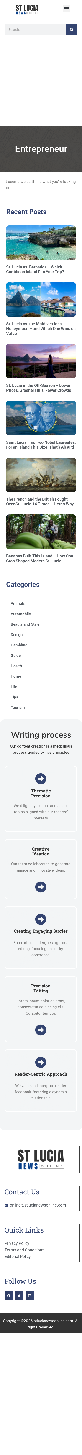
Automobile (21, 614)
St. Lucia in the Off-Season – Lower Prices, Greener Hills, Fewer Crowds (38, 388)
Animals (18, 603)
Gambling (19, 645)
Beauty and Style (25, 624)
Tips (14, 697)
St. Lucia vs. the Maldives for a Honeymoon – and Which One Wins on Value (41, 328)
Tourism (18, 707)
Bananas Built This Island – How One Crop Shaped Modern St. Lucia (39, 558)
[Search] (71, 29)
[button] (66, 8)
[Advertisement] (41, 83)
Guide (16, 655)
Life (14, 686)
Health (16, 666)
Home (16, 676)
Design (17, 634)
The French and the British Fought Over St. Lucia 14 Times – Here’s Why (40, 502)
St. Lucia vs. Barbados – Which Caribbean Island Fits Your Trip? (35, 269)
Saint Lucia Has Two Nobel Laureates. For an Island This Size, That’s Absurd (41, 445)
